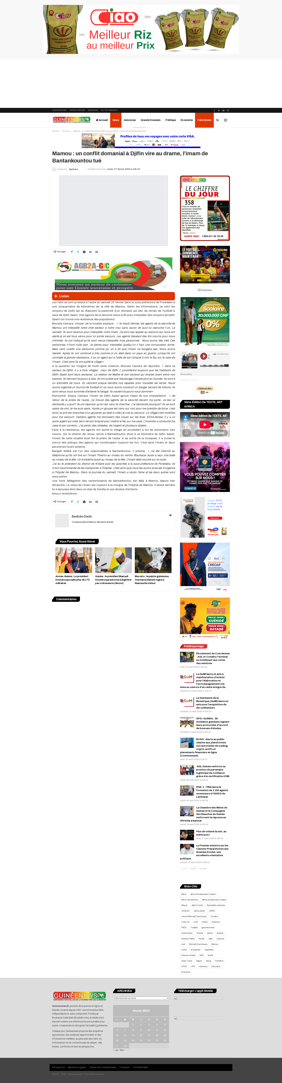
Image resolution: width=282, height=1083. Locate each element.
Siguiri (199, 961)
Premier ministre (188, 955)
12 (165, 1030)
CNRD (212, 911)
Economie (187, 120)
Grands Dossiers (151, 120)
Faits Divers (204, 120)
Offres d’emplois (77, 110)
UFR (193, 966)
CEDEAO (185, 911)
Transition (219, 961)
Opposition (209, 950)
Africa (183, 894)
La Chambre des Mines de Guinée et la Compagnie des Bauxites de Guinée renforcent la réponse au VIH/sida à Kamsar (203, 814)
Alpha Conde (197, 905)
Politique (170, 120)
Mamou (215, 944)
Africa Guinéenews (189, 900)
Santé (210, 955)
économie (185, 972)
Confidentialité (140, 1067)
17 (149, 1035)
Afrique (184, 905)
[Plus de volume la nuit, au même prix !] (187, 835)
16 (141, 1035)
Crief (195, 922)
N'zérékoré (195, 950)
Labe (210, 939)
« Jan (115, 1050)
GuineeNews (185, 380)
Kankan (220, 933)
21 (125, 1040)
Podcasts (194, 380)
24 (149, 1040)
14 (125, 1035)
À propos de (58, 1067)
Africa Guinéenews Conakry (214, 900)
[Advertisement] (141, 83)
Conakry (214, 916)
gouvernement (208, 927)
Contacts (124, 1067)
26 (165, 1040)
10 (149, 1030)
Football (194, 927)
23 (141, 1040)
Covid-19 (185, 922)
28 (125, 1046)
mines (184, 950)
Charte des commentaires (102, 1067)
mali (183, 944)
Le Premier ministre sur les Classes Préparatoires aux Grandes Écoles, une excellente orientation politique (204, 852)
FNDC (184, 927)
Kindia (201, 939)
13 (117, 1035)
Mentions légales (77, 1067)
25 (157, 1040)
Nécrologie (93, 110)
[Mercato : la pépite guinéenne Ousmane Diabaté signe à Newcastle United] (153, 560)
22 (133, 1040)
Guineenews (186, 933)
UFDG (184, 966)
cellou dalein (199, 911)
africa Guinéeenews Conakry (203, 894)
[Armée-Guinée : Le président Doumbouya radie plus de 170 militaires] (73, 560)
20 (117, 1040)
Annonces (130, 120)
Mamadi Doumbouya (198, 944)
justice (210, 933)
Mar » (122, 1050)
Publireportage (59, 110)
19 (165, 1035)
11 (157, 1030)
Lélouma (220, 939)
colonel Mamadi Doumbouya (193, 916)
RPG (202, 955)
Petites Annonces (109, 110)
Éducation (216, 966)
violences (203, 966)
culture (205, 922)
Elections (216, 922)
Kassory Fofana (188, 939)
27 (117, 1046)
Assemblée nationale (216, 905)
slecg (208, 961)
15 (133, 1035)
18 (157, 1035)
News (116, 120)
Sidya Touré (186, 961)
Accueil (103, 120)
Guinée (199, 933)
